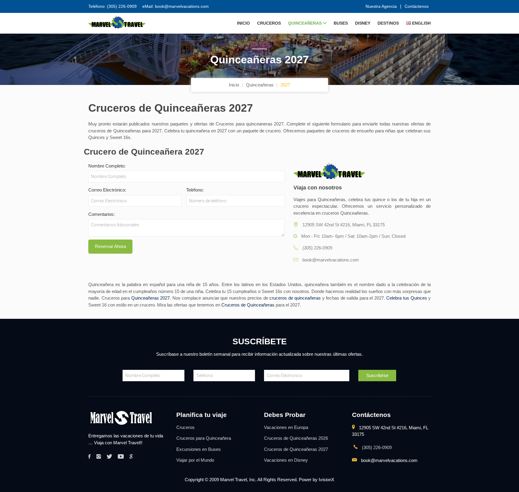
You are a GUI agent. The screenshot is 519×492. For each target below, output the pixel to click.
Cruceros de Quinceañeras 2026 (296, 438)
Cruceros (269, 23)
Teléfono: (195, 189)
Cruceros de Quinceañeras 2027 (296, 449)
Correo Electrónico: (107, 189)
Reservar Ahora (110, 246)
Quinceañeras (305, 23)
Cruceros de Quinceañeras (248, 304)
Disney (362, 23)
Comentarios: (101, 214)
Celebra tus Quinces (406, 297)
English (421, 23)
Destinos (388, 23)
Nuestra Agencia (381, 6)
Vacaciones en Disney (286, 460)
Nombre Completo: (107, 165)
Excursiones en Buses (198, 449)
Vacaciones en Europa (286, 427)
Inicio (243, 23)
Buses (341, 23)
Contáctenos (417, 6)
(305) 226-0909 (376, 447)
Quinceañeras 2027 (150, 297)
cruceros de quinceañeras (295, 297)
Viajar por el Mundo (195, 460)
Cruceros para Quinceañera (203, 438)
